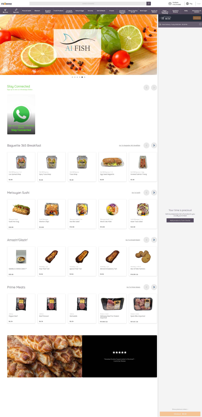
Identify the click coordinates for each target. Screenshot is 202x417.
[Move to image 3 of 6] (77, 77)
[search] (148, 3)
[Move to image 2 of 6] (74, 77)
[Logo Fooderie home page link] (6, 3)
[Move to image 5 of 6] (82, 77)
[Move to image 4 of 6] (79, 77)
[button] (176, 3)
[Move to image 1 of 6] (72, 77)
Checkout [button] (197, 18)
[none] (21, 167)
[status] (168, 17)
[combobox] (90, 3)
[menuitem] (5, 10)
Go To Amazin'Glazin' (133, 240)
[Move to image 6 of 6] (84, 77)
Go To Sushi (136, 192)
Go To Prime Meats (133, 287)
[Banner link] (78, 44)
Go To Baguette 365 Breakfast (129, 145)
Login (199, 3)
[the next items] (154, 88)
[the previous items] (146, 88)
